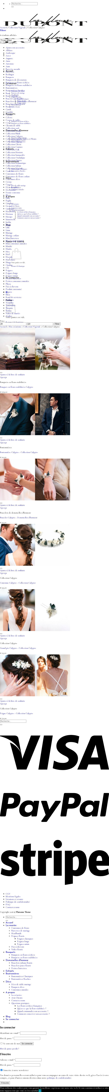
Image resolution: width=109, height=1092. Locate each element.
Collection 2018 (12, 128)
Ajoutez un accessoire (15, 47)
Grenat (9, 206)
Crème (9, 182)
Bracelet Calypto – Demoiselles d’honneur (18, 517)
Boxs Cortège (12, 96)
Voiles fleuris (15, 107)
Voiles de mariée (13, 313)
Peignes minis (12, 276)
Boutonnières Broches (18, 171)
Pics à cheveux (12, 286)
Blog (8, 1017)
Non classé (10, 259)
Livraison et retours (14, 899)
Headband (10, 211)
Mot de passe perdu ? (9, 1048)
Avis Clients (15, 206)
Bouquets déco (17, 987)
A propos (10, 992)
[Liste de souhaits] (1, 372)
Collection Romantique (16, 163)
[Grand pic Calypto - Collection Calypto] (35, 630)
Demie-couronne (13, 192)
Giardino (9, 203)
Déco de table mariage (18, 185)
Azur (8, 66)
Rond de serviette (14, 297)
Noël (8, 254)
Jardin (8, 222)
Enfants (10, 971)
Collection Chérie (13, 144)
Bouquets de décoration (16, 80)
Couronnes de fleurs (14, 174)
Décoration (10, 190)
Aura (8, 61)
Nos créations (15, 326)
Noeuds (9, 257)
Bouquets (10, 77)
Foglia (8, 200)
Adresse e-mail (7, 1060)
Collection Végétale (17, 27)
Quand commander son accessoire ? (28, 216)
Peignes (9, 270)
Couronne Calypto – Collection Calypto (17, 583)
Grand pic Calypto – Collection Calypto (18, 648)
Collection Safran (13, 165)
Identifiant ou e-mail (10, 1033)
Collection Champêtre (16, 141)
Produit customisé (14, 289)
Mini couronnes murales (16, 243)
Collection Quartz (14, 160)
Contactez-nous (16, 208)
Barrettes (10, 72)
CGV (8, 894)
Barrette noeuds (13, 69)
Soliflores (10, 300)
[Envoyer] (12, 6)
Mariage (9, 233)
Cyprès (9, 184)
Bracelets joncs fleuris (15, 104)
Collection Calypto (14, 136)
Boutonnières (11, 88)
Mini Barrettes (12, 238)
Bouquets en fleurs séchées (20, 121)
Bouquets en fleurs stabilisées (20, 123)
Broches (9, 106)
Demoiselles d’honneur (17, 960)
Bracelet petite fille (14, 98)
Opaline (9, 265)
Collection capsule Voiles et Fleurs (21, 139)
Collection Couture (14, 147)
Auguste (9, 58)
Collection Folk (12, 149)
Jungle (8, 225)
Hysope (9, 216)
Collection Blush (13, 133)
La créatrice (15, 204)
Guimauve (10, 208)
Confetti (9, 171)
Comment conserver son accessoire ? (28, 218)
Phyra (8, 284)
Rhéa (8, 294)
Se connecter (27, 1044)
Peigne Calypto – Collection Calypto (16, 713)
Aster (8, 55)
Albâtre (9, 50)
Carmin (9, 114)
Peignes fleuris (17, 936)
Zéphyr (9, 316)
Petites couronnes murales (17, 281)
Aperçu (3, 377)
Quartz (9, 292)
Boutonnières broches (15, 90)
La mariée (11, 925)
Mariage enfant (12, 235)
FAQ (8, 904)
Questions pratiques (17, 210)
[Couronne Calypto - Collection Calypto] (35, 565)
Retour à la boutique (18, 266)
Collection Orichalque (15, 157)
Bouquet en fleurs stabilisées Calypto (16, 387)
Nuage (8, 262)
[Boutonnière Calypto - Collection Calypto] (35, 434)
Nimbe (9, 249)
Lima (8, 230)
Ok (40, 1090)
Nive (8, 251)
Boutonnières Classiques (22, 976)
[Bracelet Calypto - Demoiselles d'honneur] (35, 499)
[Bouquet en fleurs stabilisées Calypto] (35, 369)
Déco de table (12, 187)
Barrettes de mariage (18, 93)
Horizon (9, 214)
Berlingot (10, 74)
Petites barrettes (13, 278)
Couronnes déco (13, 179)
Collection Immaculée (15, 155)
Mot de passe (6, 1038)
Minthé (9, 246)
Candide (9, 112)
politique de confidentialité (59, 1078)
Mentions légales (13, 896)
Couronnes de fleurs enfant (18, 176)
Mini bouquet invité (14, 241)
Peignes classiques (25, 938)
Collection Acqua (13, 131)
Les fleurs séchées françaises (26, 212)
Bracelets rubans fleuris (21, 963)
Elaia (8, 198)
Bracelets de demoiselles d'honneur (21, 101)
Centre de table (13, 120)
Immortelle (11, 219)
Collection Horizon (14, 152)
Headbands (16, 933)
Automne (10, 63)
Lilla (7, 227)
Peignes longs (12, 273)
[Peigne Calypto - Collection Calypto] (35, 695)
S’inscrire (5, 1083)
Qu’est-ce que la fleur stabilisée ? (27, 214)
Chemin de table (13, 125)
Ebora (8, 195)
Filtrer (57, 324)
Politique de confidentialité (18, 902)
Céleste (9, 117)
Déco (8, 982)
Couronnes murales (17, 189)
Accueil (3, 27)
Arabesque (10, 53)
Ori (7, 267)
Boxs (8, 93)
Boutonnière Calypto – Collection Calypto (19, 452)
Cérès (8, 123)
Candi (8, 109)
